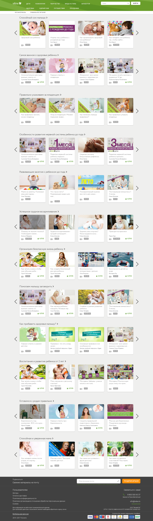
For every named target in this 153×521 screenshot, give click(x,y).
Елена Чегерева (84, 311)
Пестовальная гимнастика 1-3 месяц (120, 193)
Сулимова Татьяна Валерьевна (30, 80)
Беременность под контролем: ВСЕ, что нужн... (32, 422)
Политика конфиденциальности (24, 498)
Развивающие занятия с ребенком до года (42, 172)
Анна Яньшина (84, 273)
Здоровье (30, 8)
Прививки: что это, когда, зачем (60, 345)
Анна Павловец (25, 196)
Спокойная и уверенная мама (35, 438)
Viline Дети (17, 3)
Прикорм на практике (118, 231)
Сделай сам (44, 8)
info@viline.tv (135, 501)
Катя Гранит (53, 42)
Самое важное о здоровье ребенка (38, 55)
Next (137, 33)
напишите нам (136, 503)
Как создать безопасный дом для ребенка (60, 270)
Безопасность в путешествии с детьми (89, 270)
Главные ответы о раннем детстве (31, 345)
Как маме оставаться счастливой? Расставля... (119, 459)
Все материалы (20, 12)
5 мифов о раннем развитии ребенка (91, 307)
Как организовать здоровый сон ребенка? (91, 38)
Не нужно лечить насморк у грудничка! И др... (120, 76)
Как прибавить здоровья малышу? (37, 324)
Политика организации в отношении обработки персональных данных (39, 501)
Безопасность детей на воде (118, 270)
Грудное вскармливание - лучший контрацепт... (60, 232)
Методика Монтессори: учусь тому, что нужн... (119, 382)
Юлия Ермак (83, 42)
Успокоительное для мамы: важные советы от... (32, 76)
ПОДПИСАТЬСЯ (131, 481)
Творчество (55, 4)
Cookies (15, 504)
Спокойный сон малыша (32, 17)
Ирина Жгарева (25, 425)
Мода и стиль (70, 4)
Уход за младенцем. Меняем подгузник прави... (61, 115)
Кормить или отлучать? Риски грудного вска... (89, 232)
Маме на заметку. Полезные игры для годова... (32, 193)
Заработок (85, 4)
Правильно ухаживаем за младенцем (39, 94)
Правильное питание (37, 12)
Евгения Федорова (26, 236)
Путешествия (59, 8)
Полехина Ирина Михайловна (118, 80)
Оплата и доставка (20, 496)
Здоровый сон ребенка (30, 37)
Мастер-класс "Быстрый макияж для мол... (60, 459)
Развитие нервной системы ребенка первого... (61, 155)
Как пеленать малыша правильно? (88, 115)
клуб (42, 82)
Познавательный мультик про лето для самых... (90, 193)
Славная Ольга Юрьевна (87, 80)
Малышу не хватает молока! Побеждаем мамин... (32, 232)
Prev (16, 33)
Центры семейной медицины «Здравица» (62, 348)
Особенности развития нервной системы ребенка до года (51, 134)
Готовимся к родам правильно (35, 401)
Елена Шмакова (113, 196)
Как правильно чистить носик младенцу (30, 115)
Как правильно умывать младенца (118, 115)
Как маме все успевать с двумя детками (89, 459)
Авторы (15, 493)
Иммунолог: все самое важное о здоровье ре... (89, 76)
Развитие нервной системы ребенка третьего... (120, 155)
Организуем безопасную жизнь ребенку (41, 249)
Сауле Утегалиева (26, 273)
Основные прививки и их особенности (90, 345)
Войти (135, 3)
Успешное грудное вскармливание (38, 211)
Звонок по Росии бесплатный (131, 497)
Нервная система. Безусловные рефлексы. (89, 155)
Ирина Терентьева (55, 386)
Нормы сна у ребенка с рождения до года (59, 38)
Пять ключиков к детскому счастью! (61, 382)
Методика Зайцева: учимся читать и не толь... (91, 382)
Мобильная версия (21, 514)
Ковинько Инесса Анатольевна (89, 425)
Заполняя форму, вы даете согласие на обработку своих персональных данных (97, 484)
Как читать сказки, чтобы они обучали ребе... (31, 270)
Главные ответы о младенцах (57, 76)
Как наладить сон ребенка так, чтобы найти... (119, 38)
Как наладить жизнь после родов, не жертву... (31, 459)
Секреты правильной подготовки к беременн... (90, 422)
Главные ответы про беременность (58, 422)
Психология (40, 4)
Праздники (74, 8)
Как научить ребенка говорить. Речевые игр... (60, 307)
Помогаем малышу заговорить (35, 286)
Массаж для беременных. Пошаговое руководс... (119, 422)
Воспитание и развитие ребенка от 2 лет (41, 361)
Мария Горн (112, 236)
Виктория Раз (113, 273)
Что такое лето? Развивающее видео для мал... (60, 194)
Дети (28, 4)
